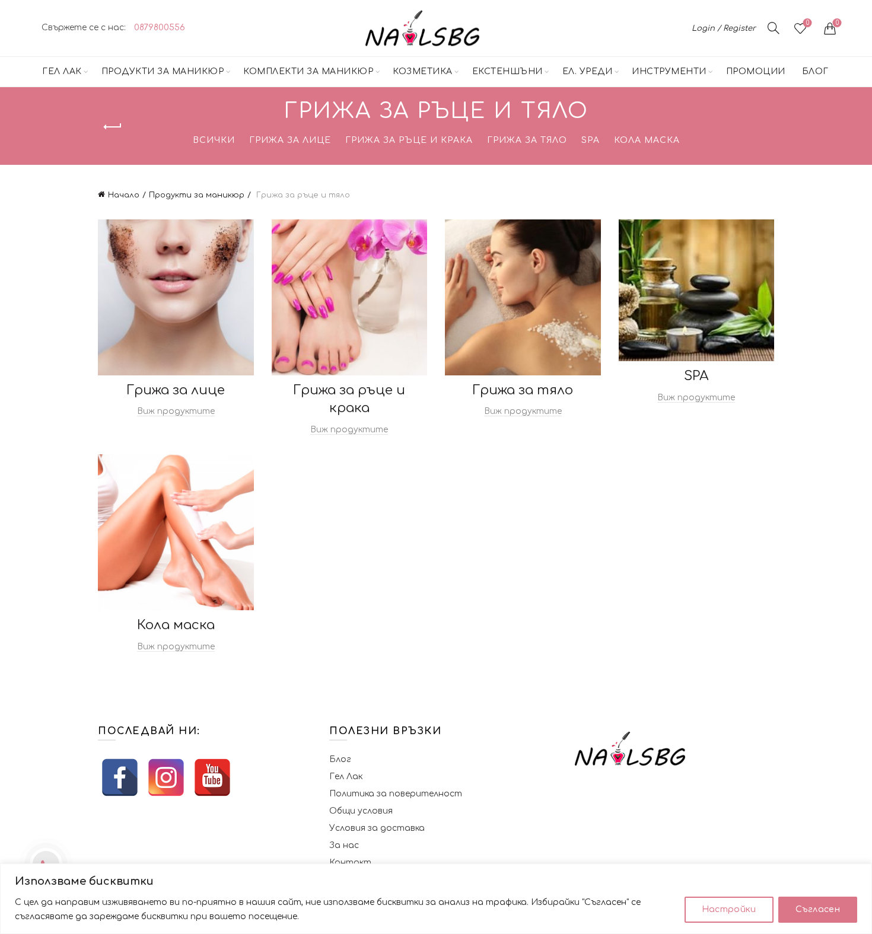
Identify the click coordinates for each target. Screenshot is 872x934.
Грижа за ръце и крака (409, 140)
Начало (123, 195)
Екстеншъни (507, 71)
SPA (590, 140)
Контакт (350, 862)
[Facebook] (120, 777)
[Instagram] (166, 777)
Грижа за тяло (527, 140)
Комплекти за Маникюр (308, 71)
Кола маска (647, 140)
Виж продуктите (176, 411)
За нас (344, 845)
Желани (807, 23)
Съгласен (817, 909)
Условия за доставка (377, 828)
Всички (214, 140)
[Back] (113, 127)
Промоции (755, 71)
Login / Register (724, 28)
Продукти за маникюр (162, 71)
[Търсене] (773, 28)
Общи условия (361, 811)
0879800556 (159, 27)
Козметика (423, 71)
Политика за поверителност (395, 793)
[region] (436, 898)
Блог (815, 71)
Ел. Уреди (587, 71)
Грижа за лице (290, 140)
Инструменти (669, 71)
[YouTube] (212, 777)
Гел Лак (62, 71)
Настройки (729, 909)
